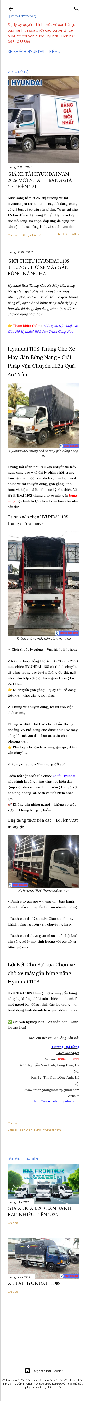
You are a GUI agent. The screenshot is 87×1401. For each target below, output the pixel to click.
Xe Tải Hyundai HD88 (34, 1283)
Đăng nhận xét (32, 235)
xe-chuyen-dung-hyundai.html (40, 1129)
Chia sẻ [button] (13, 235)
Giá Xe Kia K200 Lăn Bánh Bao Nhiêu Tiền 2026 (40, 1211)
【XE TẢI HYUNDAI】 (23, 16)
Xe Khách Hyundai (26, 51)
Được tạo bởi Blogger (47, 1371)
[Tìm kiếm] (76, 7)
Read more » (68, 234)
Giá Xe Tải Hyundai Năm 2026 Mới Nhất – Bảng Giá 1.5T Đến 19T (40, 180)
